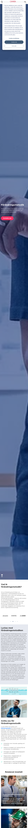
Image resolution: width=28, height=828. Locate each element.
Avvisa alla (14, 46)
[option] (5, 615)
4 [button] (17, 621)
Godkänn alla (14, 42)
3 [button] (15, 621)
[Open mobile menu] (25, 2)
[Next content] (14, 575)
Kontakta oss (7, 218)
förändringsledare (6, 728)
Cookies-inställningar (14, 38)
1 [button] (10, 621)
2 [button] (13, 621)
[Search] (2, 2)
